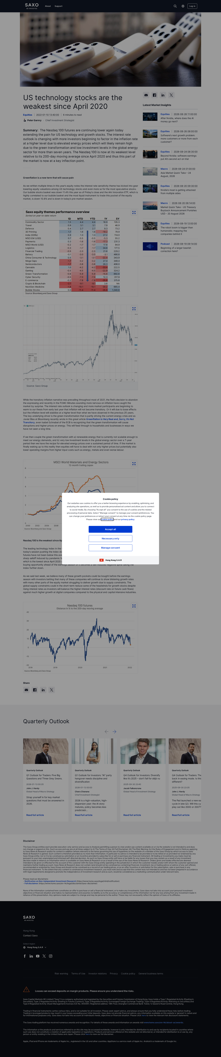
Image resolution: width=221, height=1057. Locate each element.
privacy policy (127, 519)
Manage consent (110, 547)
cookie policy (107, 519)
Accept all (110, 529)
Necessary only (110, 538)
